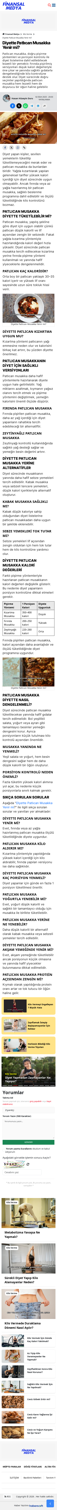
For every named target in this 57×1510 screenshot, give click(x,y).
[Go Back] (50, 1503)
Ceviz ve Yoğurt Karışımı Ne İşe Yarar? (40, 1431)
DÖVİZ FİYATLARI (33, 1466)
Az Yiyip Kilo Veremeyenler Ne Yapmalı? (36, 1356)
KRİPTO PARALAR (12, 1466)
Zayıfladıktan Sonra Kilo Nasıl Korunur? (39, 1371)
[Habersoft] (36, 1505)
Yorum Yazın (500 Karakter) (17, 1116)
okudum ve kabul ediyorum (27, 1150)
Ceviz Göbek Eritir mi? (38, 1399)
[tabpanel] (28, 1072)
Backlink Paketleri (32, 1477)
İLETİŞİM (14, 1477)
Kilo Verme (27, 34)
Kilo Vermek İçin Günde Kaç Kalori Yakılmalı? (39, 1340)
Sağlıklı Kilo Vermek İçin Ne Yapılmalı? (40, 1386)
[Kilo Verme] (28, 1212)
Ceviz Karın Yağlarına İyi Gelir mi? (39, 1416)
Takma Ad (8, 1097)
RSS (8, 1496)
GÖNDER (28, 1142)
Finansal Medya (12, 34)
